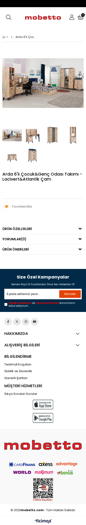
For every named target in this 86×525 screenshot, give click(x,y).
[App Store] (43, 404)
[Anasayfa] (7, 37)
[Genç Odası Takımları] (11, 37)
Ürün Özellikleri (17, 228)
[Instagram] (26, 322)
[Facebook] (8, 322)
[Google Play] (43, 418)
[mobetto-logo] (43, 445)
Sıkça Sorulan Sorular (20, 394)
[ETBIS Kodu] (43, 489)
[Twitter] (17, 322)
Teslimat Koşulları (17, 364)
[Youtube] (34, 322)
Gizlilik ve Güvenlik (18, 371)
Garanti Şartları (15, 378)
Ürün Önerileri (15, 249)
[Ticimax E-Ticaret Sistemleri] (43, 521)
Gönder (70, 294)
